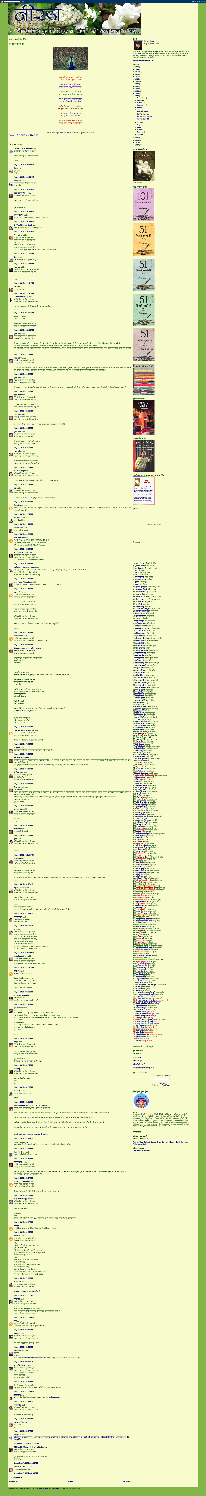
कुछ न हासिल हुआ (140, 715)
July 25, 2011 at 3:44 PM (23, 564)
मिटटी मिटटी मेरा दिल (142, 870)
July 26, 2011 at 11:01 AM (24, 967)
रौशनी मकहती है (140, 739)
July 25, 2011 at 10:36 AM (24, 177)
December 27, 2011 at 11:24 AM (26, 1443)
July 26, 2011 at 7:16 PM (23, 1004)
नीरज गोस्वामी (150, 41)
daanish (17, 1236)
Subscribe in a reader (141, 1150)
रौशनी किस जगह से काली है (144, 816)
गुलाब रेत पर (140, 1033)
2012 (137, 93)
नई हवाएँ (138, 1041)
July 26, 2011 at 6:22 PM (23, 992)
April (139, 127)
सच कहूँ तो (138, 692)
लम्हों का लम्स (139, 745)
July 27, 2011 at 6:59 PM (23, 1195)
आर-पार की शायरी (147, 1019)
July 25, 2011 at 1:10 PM (23, 502)
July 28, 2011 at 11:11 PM (23, 1295)
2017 (137, 81)
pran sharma (19, 538)
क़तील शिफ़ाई (140, 971)
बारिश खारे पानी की (141, 707)
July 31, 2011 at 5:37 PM (23, 1431)
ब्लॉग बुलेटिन (17, 1435)
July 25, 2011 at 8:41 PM (23, 806)
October (140, 102)
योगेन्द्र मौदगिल (18, 215)
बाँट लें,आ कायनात (142, 845)
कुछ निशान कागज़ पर (142, 1025)
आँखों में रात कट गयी (142, 1035)
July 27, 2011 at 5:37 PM (23, 1178)
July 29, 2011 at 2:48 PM (23, 1330)
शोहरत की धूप (140, 797)
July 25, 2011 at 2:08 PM (23, 534)
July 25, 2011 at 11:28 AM (24, 253)
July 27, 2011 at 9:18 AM (23, 1138)
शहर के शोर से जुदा (142, 847)
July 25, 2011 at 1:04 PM (23, 428)
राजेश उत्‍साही (18, 829)
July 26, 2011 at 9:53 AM (23, 926)
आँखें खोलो (139, 863)
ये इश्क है (139, 988)
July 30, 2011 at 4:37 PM (23, 1381)
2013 (137, 91)
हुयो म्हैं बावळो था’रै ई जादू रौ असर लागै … (26, 711)
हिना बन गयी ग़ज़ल (141, 722)
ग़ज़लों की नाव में (141, 882)
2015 (137, 86)
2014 (137, 89)
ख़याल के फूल (139, 751)
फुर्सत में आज (139, 768)
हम (137, 861)
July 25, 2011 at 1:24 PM (23, 514)
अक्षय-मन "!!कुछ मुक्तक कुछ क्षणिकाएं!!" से (27, 1291)
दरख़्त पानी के (139, 696)
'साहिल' (16, 1042)
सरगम (138, 986)
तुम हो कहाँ (139, 975)
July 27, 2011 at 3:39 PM (23, 1148)
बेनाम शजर (139, 867)
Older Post (127, 1481)
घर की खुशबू (140, 869)
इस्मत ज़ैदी (17, 1299)
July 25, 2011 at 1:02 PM (23, 354)
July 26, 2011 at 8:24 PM (23, 1065)
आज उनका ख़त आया (142, 1029)
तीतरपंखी (139, 838)
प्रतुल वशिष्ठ (18, 333)
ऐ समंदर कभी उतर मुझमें (143, 609)
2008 (137, 142)
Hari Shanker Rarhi (21, 1385)
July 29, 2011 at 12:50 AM (24, 1317)
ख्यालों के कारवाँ (141, 865)
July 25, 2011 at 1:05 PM (23, 448)
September (141, 105)
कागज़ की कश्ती (141, 1012)
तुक (137, 996)
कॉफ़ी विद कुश (137, 1061)
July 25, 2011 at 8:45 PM (23, 825)
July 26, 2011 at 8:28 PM (23, 1087)
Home (70, 1481)
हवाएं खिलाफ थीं (140, 772)
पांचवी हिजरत (140, 876)
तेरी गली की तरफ (140, 726)
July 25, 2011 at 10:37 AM (24, 189)
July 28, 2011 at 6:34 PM (23, 1232)
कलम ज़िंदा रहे (140, 911)
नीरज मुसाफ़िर (18, 181)
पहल (136, 766)
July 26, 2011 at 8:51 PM (23, 1102)
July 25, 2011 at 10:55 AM (24, 221)
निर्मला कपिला (18, 235)
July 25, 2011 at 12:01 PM (24, 313)
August (140, 107)
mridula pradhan (20, 956)
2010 (137, 138)
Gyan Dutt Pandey (21, 297)
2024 (137, 69)
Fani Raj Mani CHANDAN (24, 730)
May (139, 125)
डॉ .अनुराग (17, 747)
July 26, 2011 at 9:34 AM (23, 913)
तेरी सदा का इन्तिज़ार (142, 998)
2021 (137, 74)
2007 (137, 145)
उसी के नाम (139, 936)
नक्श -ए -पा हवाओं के (142, 803)
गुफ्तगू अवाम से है (141, 820)
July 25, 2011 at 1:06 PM (23, 467)
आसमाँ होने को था (140, 717)
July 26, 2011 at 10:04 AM (24, 953)
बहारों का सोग (140, 1031)
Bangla (153, 1142)
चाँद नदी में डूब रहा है (141, 774)
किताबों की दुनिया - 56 (143, 114)
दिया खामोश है (139, 694)
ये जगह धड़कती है (141, 805)
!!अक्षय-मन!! (17, 1282)
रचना (15, 1321)
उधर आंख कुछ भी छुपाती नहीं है (145, 116)
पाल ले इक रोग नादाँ (142, 811)
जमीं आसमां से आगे (142, 822)
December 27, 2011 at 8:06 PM (26, 1473)
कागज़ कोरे (138, 770)
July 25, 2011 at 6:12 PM (23, 645)
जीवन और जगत (19, 505)
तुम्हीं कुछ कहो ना (140, 623)
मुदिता (15, 839)
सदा (15, 488)
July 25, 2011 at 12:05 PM (24, 330)
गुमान (139, 840)
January (140, 134)
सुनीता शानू (17, 1395)
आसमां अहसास (140, 780)
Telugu (173, 1142)
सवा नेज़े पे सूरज (141, 1008)
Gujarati (147, 1142)
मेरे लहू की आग (139, 713)
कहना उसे (139, 940)
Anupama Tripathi (21, 552)
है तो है (139, 793)
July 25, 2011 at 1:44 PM (23, 524)
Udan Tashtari (19, 1152)
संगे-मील (138, 795)
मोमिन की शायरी (141, 977)
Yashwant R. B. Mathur (23, 148)
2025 (137, 67)
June (139, 122)
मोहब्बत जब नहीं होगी (142, 1015)
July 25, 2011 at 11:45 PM (24, 855)
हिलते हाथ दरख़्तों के (142, 1006)
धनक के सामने (140, 1039)
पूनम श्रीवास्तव (18, 1008)
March (139, 129)
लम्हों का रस (140, 1010)
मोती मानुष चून (140, 812)
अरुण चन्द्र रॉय (18, 636)
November (141, 100)
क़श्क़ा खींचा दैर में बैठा (143, 1004)
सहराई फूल (138, 762)
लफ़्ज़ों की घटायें (141, 814)
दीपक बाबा (17, 267)
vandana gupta (20, 471)
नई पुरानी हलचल (55, 1397)
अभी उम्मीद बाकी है (142, 872)
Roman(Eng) (138, 1142)
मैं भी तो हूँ (138, 753)
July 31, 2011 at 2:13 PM (23, 1419)
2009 (137, 140)
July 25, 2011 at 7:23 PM (23, 744)
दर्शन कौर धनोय (18, 528)
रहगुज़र (137, 711)
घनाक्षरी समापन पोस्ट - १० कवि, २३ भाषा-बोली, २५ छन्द (31, 1134)
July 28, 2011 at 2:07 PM (23, 1222)
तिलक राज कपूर (19, 787)
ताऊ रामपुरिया (18, 1091)
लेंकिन (140, 841)
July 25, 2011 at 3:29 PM (23, 549)
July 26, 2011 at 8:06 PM (23, 1038)
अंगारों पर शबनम (140, 749)
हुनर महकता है (140, 807)
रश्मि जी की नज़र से (139, 1064)
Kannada (184, 1142)
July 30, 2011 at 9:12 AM (23, 1362)
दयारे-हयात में (140, 907)
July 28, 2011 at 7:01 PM (23, 1278)
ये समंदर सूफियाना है (141, 755)
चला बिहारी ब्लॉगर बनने (21, 757)
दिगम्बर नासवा (18, 1162)
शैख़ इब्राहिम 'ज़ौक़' (143, 979)
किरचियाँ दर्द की (141, 1027)
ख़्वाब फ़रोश (139, 983)
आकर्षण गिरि (17, 592)
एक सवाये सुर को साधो (142, 758)
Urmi (15, 929)
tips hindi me (19, 1350)
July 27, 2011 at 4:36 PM (23, 1158)
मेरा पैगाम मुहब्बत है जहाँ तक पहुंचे (146, 984)
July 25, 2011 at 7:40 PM (23, 769)
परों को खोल (140, 851)
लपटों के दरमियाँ (140, 698)
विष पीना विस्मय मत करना (144, 948)
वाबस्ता (138, 818)
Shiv (15, 257)
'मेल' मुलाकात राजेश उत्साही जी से (143, 1068)
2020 (137, 76)
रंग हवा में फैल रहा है (142, 913)
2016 (137, 84)
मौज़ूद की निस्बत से (142, 1013)
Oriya (159, 1142)
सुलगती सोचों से (140, 778)
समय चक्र (17, 1333)
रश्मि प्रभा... (17, 518)
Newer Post (13, 1481)
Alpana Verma (19, 888)
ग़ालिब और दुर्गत (141, 1017)
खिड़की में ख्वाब (141, 791)
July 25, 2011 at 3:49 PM (23, 579)
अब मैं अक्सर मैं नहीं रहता (143, 955)
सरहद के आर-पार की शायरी (146, 992)
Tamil (178, 1142)
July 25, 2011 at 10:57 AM (24, 231)
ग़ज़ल (136, 570)
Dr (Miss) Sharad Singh (23, 225)
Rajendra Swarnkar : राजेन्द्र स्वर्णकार (27, 648)
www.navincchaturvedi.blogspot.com (29, 1105)
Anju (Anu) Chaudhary (23, 582)
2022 (137, 72)
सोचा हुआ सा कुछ (141, 787)
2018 (137, 79)
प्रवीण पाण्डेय (18, 917)
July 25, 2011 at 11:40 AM (24, 264)
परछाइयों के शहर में (141, 724)
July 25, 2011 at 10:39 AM (24, 211)
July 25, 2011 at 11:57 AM (24, 293)
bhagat (16, 1226)
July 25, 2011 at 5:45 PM (23, 632)
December (141, 98)
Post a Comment (15, 1477)
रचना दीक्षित (17, 1405)
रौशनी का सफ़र (140, 756)
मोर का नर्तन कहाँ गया (142, 112)
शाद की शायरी (140, 942)
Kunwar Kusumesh (21, 995)
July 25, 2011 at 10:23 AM (24, 165)
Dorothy (17, 1069)
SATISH (17, 971)
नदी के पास (138, 784)
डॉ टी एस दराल (18, 772)
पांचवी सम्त (139, 874)
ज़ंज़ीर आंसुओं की (141, 878)
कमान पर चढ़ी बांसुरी (142, 834)
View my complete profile (143, 60)
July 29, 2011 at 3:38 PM (23, 1347)
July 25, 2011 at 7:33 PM (23, 754)
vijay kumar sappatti (22, 1199)
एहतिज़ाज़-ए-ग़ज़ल (141, 905)
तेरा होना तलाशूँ (141, 969)
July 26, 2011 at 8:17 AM (23, 884)
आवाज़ (136, 574)
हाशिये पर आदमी (141, 1037)
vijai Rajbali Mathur (21, 1181)
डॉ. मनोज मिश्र (18, 809)
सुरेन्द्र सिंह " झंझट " (20, 1365)
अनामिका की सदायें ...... (21, 1467)
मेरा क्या (138, 618)
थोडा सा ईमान (139, 741)
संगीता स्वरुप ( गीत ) (20, 193)
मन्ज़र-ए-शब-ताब (141, 973)
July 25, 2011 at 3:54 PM (23, 589)
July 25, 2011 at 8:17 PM (23, 784)
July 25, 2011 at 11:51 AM (24, 283)
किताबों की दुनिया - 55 (143, 119)
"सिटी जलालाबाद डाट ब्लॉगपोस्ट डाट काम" (36, 1358)
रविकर (16, 168)
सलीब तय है (140, 849)
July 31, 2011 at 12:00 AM (24, 1391)
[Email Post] (37, 135)
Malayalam (137, 1144)
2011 (137, 96)
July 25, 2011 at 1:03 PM (23, 391)
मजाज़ (138, 990)
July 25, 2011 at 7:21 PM (23, 727)
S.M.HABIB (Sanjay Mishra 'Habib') (28, 1447)
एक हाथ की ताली (141, 824)
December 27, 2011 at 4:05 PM (26, 1463)
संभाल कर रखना (141, 789)
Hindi (144, 1144)
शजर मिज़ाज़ (140, 836)
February (140, 132)
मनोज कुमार (17, 858)
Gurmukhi (165, 1142)
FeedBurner (167, 1085)
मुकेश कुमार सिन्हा (19, 1422)
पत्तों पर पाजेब (139, 733)
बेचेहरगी (138, 832)
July (139, 110)
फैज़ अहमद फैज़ (141, 967)
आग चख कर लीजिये (141, 727)
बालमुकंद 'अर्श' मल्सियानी (144, 919)
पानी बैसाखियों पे (141, 927)
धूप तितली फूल (140, 747)
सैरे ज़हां (137, 705)
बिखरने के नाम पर (141, 785)
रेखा (15, 287)
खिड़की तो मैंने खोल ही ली (144, 921)
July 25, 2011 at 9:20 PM (23, 835)
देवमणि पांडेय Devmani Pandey (25, 567)
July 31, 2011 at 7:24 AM (23, 1401)
